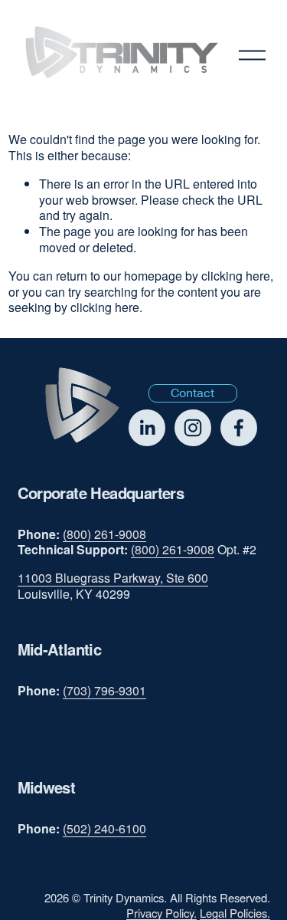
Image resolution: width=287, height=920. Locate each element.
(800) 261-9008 (104, 535)
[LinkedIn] (147, 427)
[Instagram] (192, 427)
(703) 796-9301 (104, 691)
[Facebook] (238, 427)
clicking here (235, 275)
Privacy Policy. (161, 912)
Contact (192, 393)
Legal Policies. (235, 912)
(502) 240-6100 (104, 829)
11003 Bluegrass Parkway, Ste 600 (113, 578)
